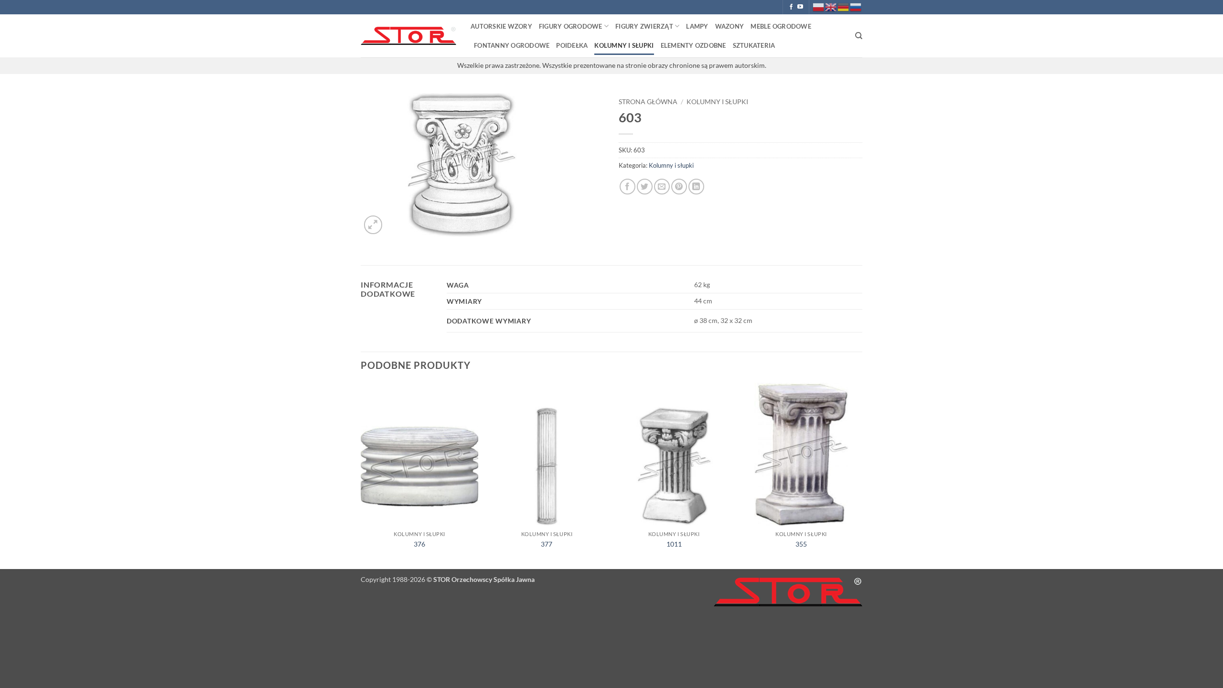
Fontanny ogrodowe (511, 45)
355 (801, 544)
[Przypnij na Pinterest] (679, 186)
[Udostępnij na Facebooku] (627, 186)
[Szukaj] (858, 36)
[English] (831, 6)
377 (546, 544)
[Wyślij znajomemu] (662, 186)
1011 (674, 544)
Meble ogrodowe (781, 26)
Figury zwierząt (644, 26)
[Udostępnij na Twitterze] (645, 186)
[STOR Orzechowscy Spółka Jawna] (408, 36)
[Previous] (361, 475)
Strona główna (648, 102)
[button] (373, 224)
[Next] (859, 475)
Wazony (729, 26)
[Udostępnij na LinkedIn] (696, 186)
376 (419, 544)
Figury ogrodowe (570, 26)
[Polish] (819, 6)
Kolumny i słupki (624, 45)
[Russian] (856, 6)
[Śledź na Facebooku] (791, 7)
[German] (843, 6)
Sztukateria (754, 45)
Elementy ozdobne (693, 45)
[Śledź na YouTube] (800, 7)
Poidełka (572, 45)
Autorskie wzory (501, 26)
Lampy (697, 26)
